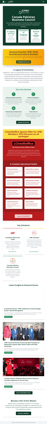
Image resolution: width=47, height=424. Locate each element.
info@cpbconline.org (24, 62)
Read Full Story (8, 316)
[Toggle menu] (43, 1)
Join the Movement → (34, 251)
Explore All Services (23, 122)
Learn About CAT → (12, 251)
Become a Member (23, 413)
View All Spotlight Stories (23, 393)
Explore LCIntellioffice (23, 216)
